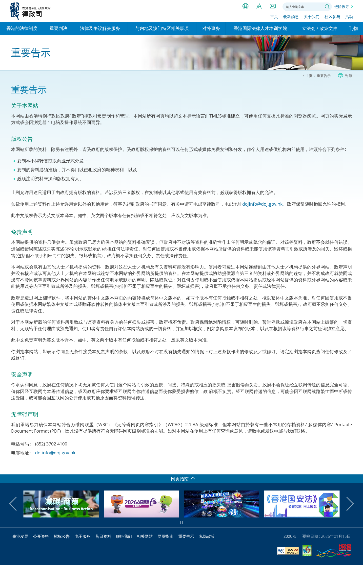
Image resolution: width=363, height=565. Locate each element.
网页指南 (165, 536)
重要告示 (186, 536)
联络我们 (272, 6)
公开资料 (41, 536)
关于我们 (312, 16)
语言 (245, 6)
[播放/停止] (181, 522)
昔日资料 (103, 536)
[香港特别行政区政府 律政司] (30, 11)
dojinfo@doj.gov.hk (262, 204)
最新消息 (291, 16)
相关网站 (145, 536)
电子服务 (82, 536)
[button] (16, 504)
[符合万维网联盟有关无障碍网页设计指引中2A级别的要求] (288, 551)
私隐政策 (207, 536)
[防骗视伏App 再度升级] (148, 516)
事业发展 (20, 536)
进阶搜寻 (341, 6)
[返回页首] (356, 467)
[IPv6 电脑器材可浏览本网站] (307, 551)
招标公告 (62, 536)
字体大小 (259, 6)
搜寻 (327, 6)
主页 (274, 16)
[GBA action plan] (309, 516)
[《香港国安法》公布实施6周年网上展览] (229, 516)
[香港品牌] (333, 551)
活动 (349, 16)
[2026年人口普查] (68, 516)
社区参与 (332, 16)
